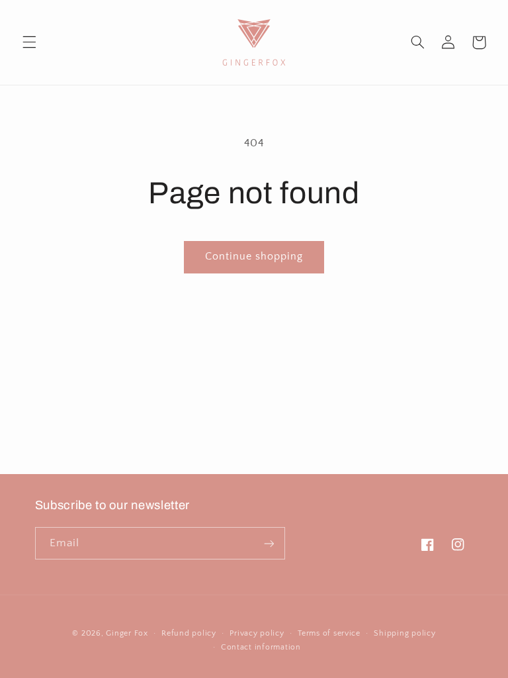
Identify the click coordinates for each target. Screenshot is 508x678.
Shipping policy (404, 633)
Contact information (261, 647)
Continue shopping (254, 256)
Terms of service (329, 633)
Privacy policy (257, 633)
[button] (29, 42)
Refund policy (188, 633)
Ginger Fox (127, 633)
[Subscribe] (268, 543)
